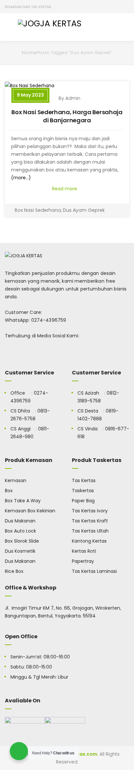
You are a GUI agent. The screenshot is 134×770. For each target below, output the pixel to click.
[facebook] (10, 352)
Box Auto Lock (20, 531)
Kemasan (15, 480)
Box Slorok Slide (22, 541)
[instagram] (63, 352)
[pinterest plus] (81, 352)
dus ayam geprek (84, 210)
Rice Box (14, 571)
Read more (65, 188)
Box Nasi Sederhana (38, 210)
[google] (45, 352)
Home (29, 52)
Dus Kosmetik (20, 551)
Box (9, 490)
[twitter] (28, 352)
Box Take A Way (23, 500)
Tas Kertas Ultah (90, 531)
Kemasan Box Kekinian (30, 510)
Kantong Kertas (89, 541)
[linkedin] (98, 352)
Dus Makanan (20, 521)
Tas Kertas (84, 480)
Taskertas (83, 490)
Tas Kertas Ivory (90, 510)
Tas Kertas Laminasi (94, 571)
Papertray (83, 561)
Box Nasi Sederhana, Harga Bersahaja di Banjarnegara (67, 116)
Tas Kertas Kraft (90, 521)
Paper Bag (83, 500)
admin (72, 98)
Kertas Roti (84, 551)
